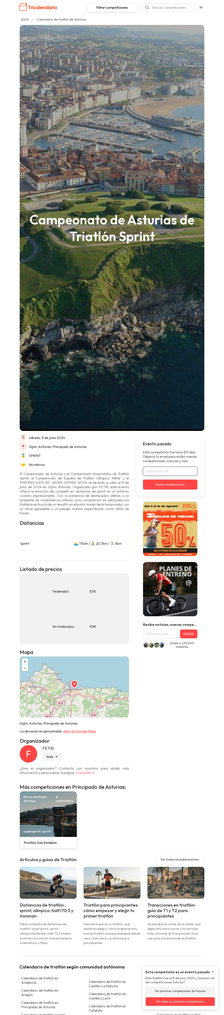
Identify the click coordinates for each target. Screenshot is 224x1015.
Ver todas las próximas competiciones (180, 1001)
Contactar (83, 772)
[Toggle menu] (201, 7)
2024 (25, 19)
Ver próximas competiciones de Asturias (180, 991)
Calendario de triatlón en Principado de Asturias (39, 1004)
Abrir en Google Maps (79, 731)
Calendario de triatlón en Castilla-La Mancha (107, 983)
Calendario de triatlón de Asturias (61, 19)
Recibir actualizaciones (170, 484)
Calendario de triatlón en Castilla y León (107, 996)
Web (49, 757)
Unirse (189, 634)
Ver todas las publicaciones (179, 859)
